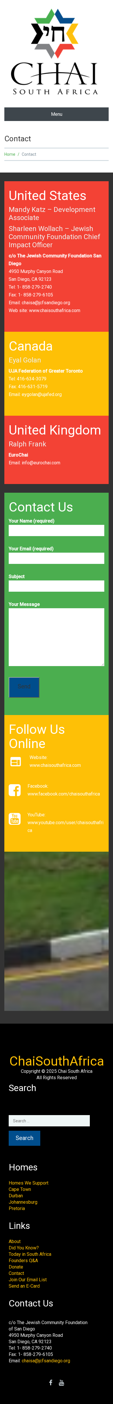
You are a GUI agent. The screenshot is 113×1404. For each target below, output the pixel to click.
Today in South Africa (30, 1254)
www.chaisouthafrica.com (54, 310)
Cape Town (20, 1189)
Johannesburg (23, 1202)
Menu (56, 114)
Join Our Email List (28, 1279)
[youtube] (61, 1383)
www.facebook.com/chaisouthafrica (64, 794)
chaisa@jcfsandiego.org (46, 302)
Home (9, 154)
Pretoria (17, 1208)
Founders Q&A (23, 1260)
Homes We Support (28, 1183)
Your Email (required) (31, 548)
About (15, 1241)
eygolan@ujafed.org (42, 394)
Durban (16, 1195)
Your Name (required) (31, 521)
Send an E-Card (24, 1286)
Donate (16, 1267)
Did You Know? (24, 1248)
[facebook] (50, 1383)
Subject (17, 576)
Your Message (24, 604)
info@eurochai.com (41, 462)
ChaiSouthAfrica (56, 1061)
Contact (16, 1273)
